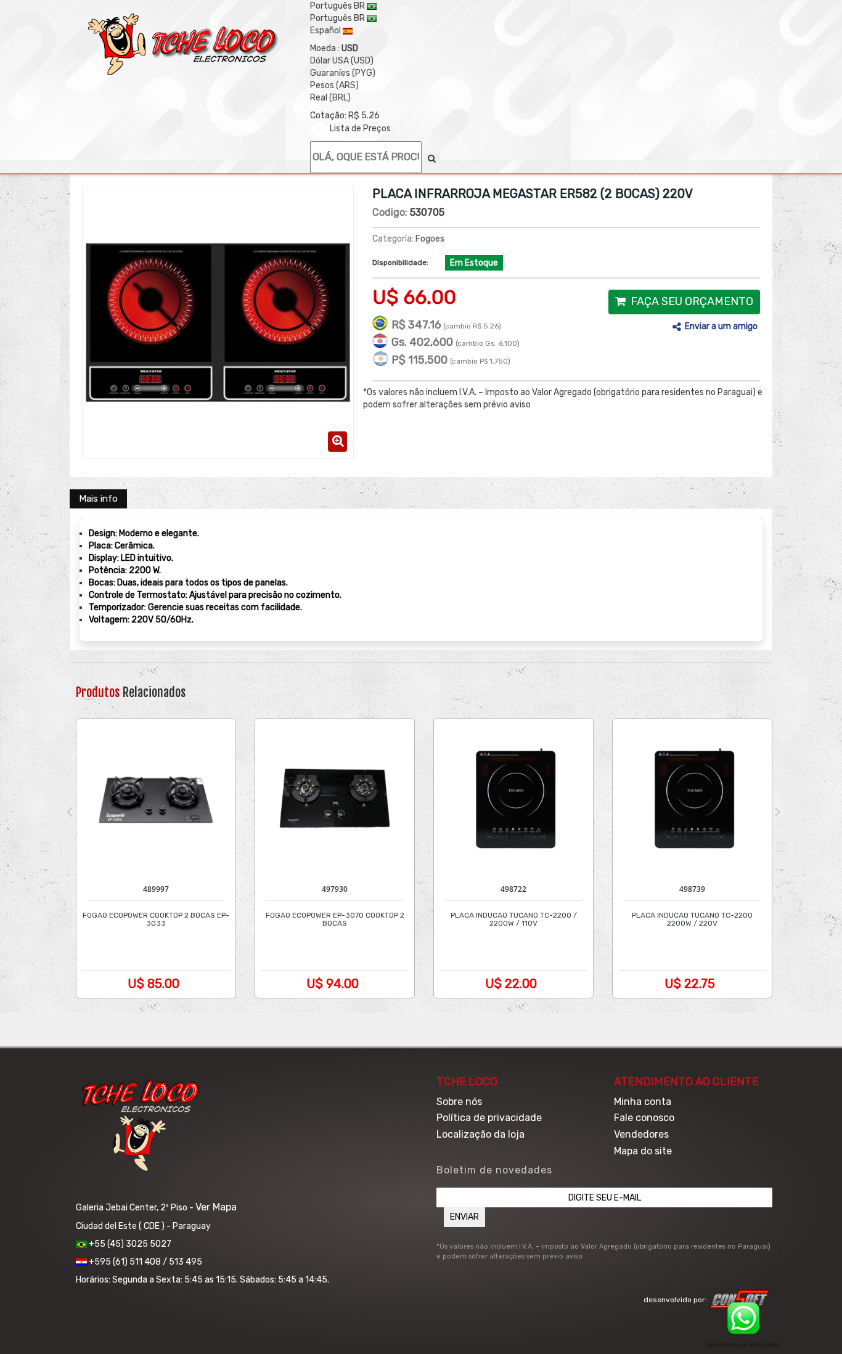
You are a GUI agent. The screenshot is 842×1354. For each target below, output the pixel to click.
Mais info (98, 498)
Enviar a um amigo (721, 326)
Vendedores (641, 1134)
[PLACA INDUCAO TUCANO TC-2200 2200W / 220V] (692, 798)
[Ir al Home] (184, 44)
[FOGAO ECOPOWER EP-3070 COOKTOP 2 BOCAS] (334, 798)
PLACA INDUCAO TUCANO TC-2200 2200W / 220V (692, 920)
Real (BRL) (330, 97)
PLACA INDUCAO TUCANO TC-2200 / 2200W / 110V (514, 920)
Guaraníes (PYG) (342, 73)
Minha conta (642, 1101)
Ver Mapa (216, 1207)
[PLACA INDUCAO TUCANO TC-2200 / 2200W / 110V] (513, 798)
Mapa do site (643, 1151)
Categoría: (393, 239)
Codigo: (389, 212)
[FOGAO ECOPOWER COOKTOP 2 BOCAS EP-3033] (155, 798)
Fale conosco (644, 1118)
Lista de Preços (360, 128)
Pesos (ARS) (334, 85)
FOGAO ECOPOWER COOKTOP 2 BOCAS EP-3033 (156, 920)
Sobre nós (459, 1101)
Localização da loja (480, 1134)
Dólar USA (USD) (342, 60)
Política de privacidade (489, 1118)
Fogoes (429, 239)
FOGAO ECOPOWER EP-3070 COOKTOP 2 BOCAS (335, 920)
